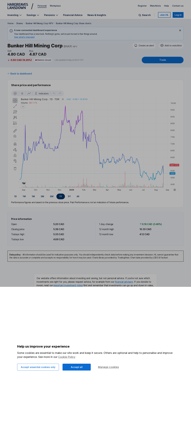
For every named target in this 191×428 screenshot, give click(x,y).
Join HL (164, 14)
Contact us (178, 5)
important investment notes (68, 285)
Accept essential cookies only (38, 367)
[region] (95, 141)
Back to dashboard (21, 73)
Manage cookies (108, 367)
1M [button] (33, 196)
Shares (19, 23)
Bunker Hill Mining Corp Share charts (73, 23)
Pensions (49, 15)
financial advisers (124, 281)
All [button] (78, 196)
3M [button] (42, 196)
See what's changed (24, 37)
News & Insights (96, 15)
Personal (42, 5)
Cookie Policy (66, 356)
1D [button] (15, 196)
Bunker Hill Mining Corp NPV (39, 23)
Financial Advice (73, 15)
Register (142, 5)
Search (146, 15)
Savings (31, 15)
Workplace (55, 5)
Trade (162, 60)
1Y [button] (60, 196)
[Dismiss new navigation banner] (180, 30)
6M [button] (51, 196)
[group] (95, 196)
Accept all (77, 367)
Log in (178, 14)
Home (10, 23)
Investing (12, 15)
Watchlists (155, 5)
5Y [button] (69, 196)
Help (166, 5)
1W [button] (24, 196)
